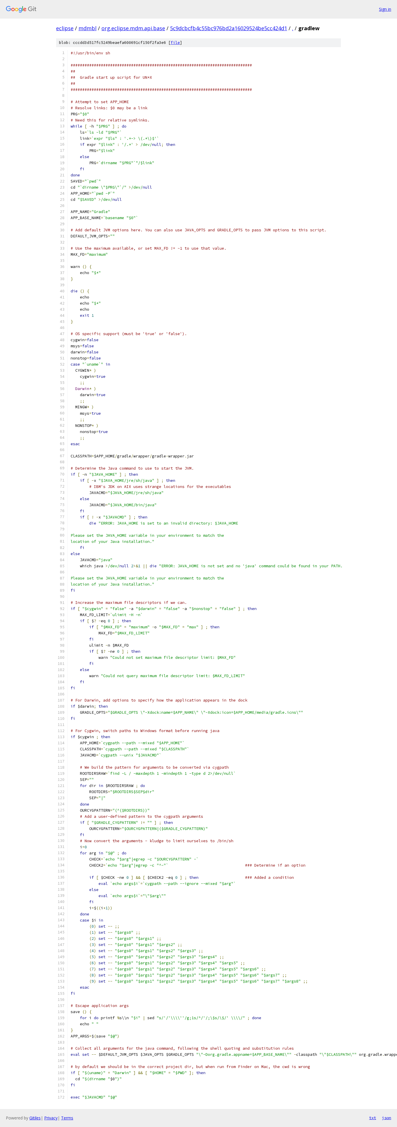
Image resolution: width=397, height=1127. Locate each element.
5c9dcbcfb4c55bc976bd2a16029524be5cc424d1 (228, 28)
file (175, 42)
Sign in (385, 9)
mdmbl (87, 28)
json (386, 1117)
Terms (67, 1118)
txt (372, 1117)
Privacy (51, 1118)
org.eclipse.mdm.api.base (133, 28)
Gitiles (35, 1118)
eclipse (65, 28)
